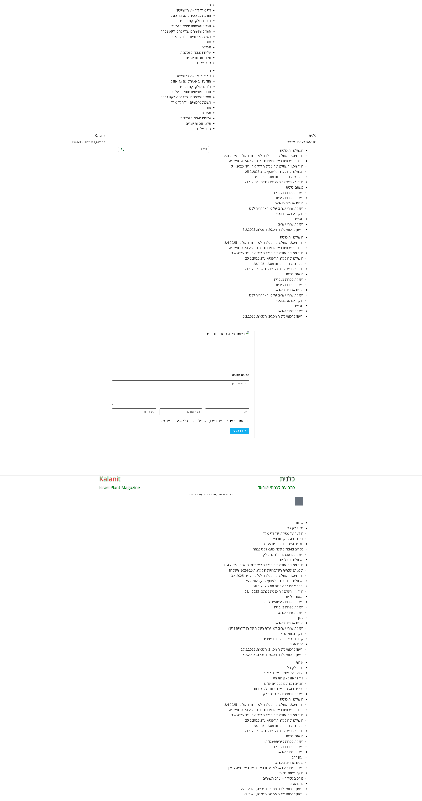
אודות (207, 42)
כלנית (312, 135)
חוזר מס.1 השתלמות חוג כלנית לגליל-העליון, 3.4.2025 (267, 166)
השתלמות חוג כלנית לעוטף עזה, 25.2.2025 (274, 171)
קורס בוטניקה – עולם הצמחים (283, 639)
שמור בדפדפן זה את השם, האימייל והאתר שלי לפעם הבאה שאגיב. (200, 421)
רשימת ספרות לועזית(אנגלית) (283, 602)
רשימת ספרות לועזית (289, 198)
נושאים (298, 219)
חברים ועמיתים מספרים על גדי (190, 26)
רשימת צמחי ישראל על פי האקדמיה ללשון (275, 208)
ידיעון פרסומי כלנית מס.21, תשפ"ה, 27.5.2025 (272, 649)
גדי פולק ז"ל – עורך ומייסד (193, 10)
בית (208, 5)
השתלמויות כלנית (291, 150)
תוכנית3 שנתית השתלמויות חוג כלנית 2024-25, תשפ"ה (266, 161)
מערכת (206, 47)
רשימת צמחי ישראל (290, 224)
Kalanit (100, 135)
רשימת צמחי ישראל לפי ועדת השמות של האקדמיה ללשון (265, 628)
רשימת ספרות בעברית (288, 192)
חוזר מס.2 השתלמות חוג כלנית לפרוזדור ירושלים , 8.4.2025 (263, 156)
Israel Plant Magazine (89, 142)
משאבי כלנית (294, 187)
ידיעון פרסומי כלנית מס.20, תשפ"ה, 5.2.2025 (273, 229)
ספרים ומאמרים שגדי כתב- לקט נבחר (186, 31)
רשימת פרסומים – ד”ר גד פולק (191, 36)
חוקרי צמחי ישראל (291, 633)
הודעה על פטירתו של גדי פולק (190, 15)
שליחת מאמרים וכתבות (195, 52)
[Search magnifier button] (122, 149)
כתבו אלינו (204, 63)
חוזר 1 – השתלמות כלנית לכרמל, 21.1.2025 (274, 182)
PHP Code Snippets (197, 494)
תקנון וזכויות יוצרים (198, 58)
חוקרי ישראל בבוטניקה (287, 213)
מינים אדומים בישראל (289, 203)
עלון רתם (297, 618)
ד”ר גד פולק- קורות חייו (195, 21)
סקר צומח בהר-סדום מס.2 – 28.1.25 (278, 177)
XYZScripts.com (226, 494)
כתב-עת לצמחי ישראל (301, 142)
